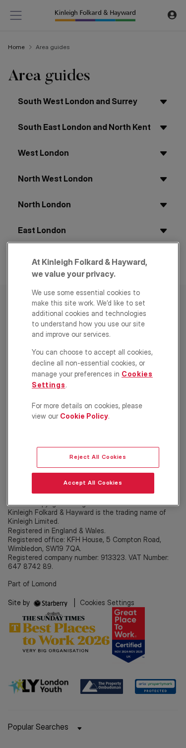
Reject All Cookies (97, 456)
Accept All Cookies (92, 482)
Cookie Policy (84, 416)
